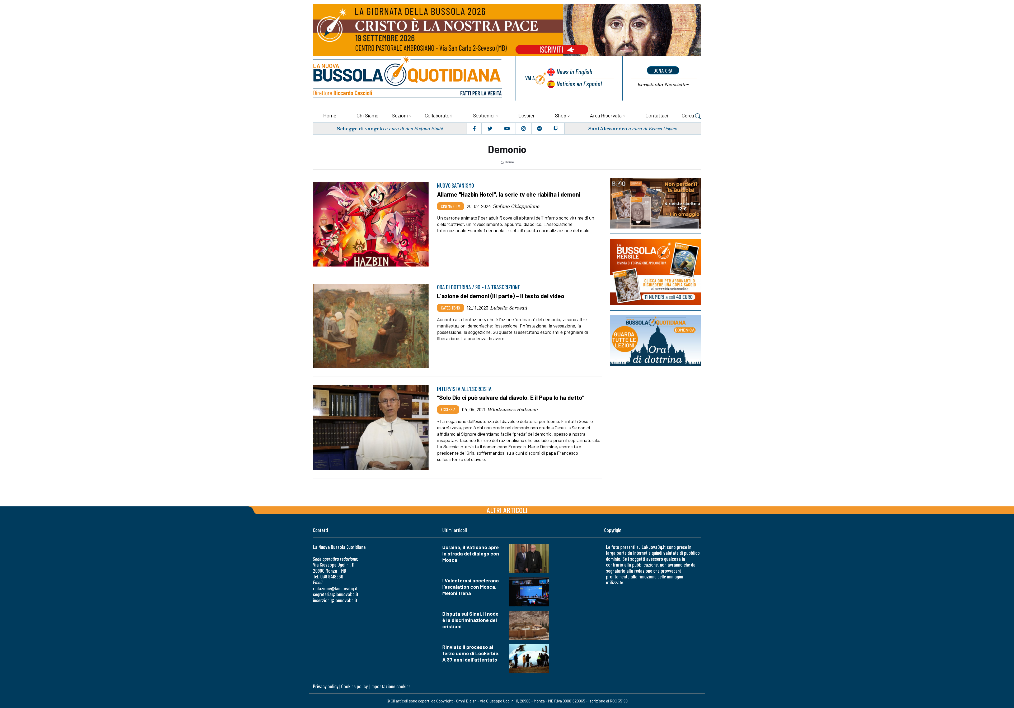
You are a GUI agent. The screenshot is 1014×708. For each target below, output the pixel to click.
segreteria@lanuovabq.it (335, 594)
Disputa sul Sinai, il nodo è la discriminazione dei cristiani (470, 620)
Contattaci (656, 115)
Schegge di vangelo (360, 128)
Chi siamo (367, 115)
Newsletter (663, 84)
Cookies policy (354, 686)
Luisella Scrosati (508, 307)
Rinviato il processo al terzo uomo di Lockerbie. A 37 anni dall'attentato (471, 653)
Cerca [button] (688, 115)
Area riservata (606, 115)
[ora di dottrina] (655, 340)
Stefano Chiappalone (516, 206)
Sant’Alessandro (607, 128)
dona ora (663, 70)
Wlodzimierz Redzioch (512, 409)
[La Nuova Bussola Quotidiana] (408, 78)
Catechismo (450, 308)
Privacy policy (325, 686)
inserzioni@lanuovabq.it (335, 600)
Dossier (526, 115)
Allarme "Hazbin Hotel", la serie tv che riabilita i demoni (508, 194)
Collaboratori (439, 115)
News (574, 71)
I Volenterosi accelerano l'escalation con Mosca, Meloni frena (470, 586)
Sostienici (484, 115)
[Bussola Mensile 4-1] (655, 203)
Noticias (579, 83)
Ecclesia (448, 409)
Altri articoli (507, 510)
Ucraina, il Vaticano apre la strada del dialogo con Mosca (470, 553)
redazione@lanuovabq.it (335, 588)
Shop (560, 115)
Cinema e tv (450, 206)
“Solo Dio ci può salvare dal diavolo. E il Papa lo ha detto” (510, 397)
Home (329, 115)
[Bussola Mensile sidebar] (655, 272)
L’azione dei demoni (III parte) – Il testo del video (500, 296)
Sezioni (400, 115)
